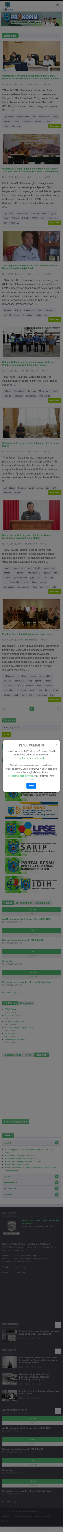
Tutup (31, 786)
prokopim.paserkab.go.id (31, 758)
